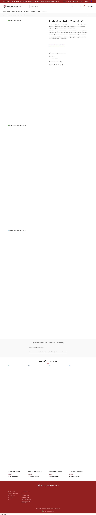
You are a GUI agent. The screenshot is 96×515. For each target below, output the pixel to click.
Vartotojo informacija (13, 493)
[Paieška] (80, 6)
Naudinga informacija (73, 1)
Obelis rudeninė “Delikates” (76, 471)
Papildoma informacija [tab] (39, 342)
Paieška (72, 6)
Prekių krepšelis (11, 495)
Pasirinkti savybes (13, 476)
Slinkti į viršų (3, 514)
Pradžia (10, 14)
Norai (9, 499)
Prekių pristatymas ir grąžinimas (26, 502)
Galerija (44, 11)
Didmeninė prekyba (17, 11)
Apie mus (81, 1)
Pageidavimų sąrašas (84, 5)
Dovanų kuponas (35, 11)
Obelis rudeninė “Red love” (35, 471)
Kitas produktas (91, 15)
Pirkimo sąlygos (25, 495)
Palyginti (53, 56)
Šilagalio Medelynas (44, 508)
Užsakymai (10, 497)
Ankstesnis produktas (88, 15)
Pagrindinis (6, 11)
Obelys (14, 14)
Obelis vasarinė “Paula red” (55, 471)
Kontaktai (87, 1)
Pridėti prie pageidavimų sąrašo (58, 53)
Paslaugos (26, 11)
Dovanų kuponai (11, 491)
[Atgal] (4, 15)
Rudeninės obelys (20, 14)
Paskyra (65, 1)
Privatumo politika (26, 497)
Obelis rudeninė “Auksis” (14, 471)
